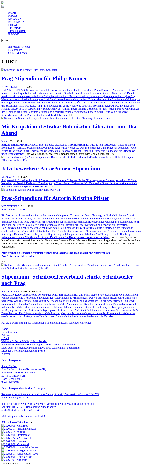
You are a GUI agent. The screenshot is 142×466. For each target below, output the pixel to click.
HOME (12, 12)
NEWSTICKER (10, 86)
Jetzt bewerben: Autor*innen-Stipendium (50, 168)
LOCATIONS (16, 25)
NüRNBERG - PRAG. (14, 209)
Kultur (4, 141)
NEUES (12, 15)
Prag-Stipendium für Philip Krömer (44, 78)
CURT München (17, 52)
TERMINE (14, 28)
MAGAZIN (15, 18)
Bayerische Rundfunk (34, 186)
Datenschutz (15, 49)
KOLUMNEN (16, 21)
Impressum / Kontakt (19, 46)
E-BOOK (13, 34)
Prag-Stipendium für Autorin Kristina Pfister (55, 198)
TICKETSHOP (17, 31)
